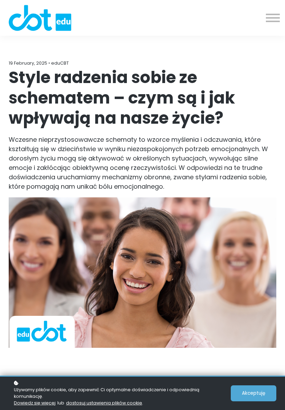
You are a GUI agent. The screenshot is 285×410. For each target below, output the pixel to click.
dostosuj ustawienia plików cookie (104, 403)
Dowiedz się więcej (35, 403)
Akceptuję (253, 393)
